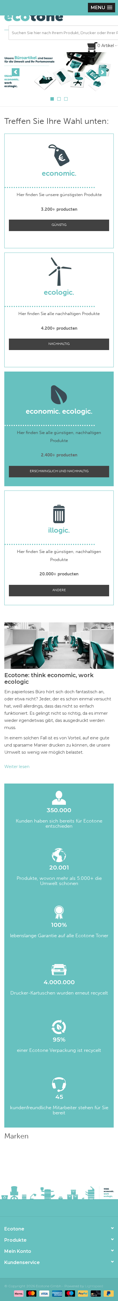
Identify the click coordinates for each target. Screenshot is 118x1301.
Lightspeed (94, 1286)
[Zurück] (15, 72)
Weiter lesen (17, 766)
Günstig (59, 225)
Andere (59, 590)
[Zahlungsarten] (18, 1293)
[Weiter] (102, 72)
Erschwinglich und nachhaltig (59, 471)
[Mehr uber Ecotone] (59, 72)
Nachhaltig (59, 344)
